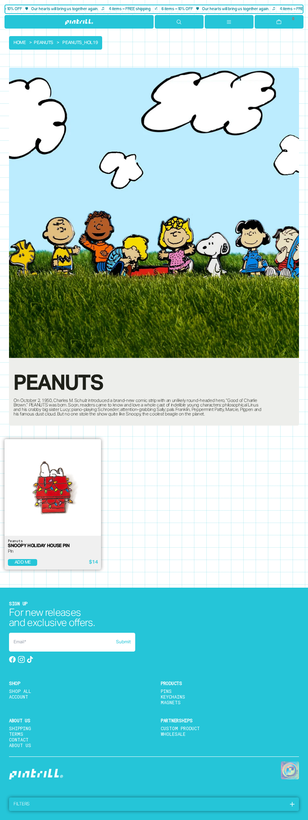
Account (18, 697)
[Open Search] (179, 22)
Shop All (20, 691)
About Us (20, 745)
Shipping (20, 728)
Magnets (171, 702)
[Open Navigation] (229, 22)
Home (20, 43)
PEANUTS (43, 43)
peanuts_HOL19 (80, 43)
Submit (123, 642)
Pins (166, 691)
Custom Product (180, 728)
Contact (19, 740)
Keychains (173, 697)
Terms (16, 734)
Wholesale (173, 734)
